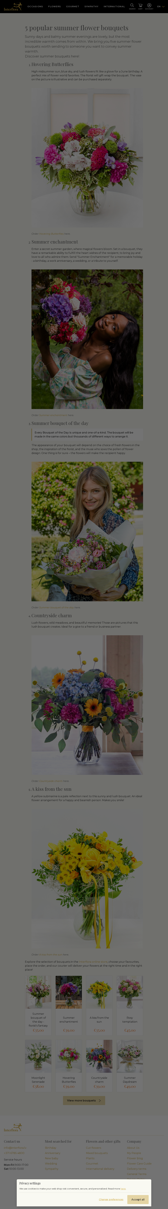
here (123, 1188)
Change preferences (111, 1199)
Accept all (138, 1199)
